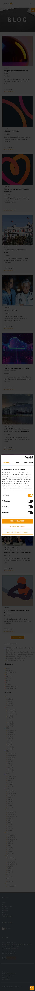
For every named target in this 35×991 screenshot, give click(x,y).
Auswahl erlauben (17, 526)
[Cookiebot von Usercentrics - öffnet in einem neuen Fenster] (25, 457)
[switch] (30, 501)
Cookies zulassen (17, 521)
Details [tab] (17, 463)
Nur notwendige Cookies (17, 532)
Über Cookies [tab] (28, 463)
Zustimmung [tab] (6, 463)
